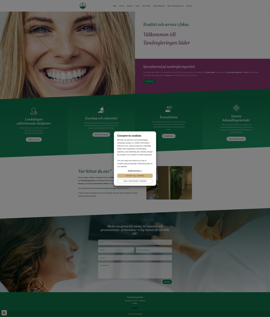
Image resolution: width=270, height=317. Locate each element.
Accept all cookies (135, 176)
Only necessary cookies (135, 181)
